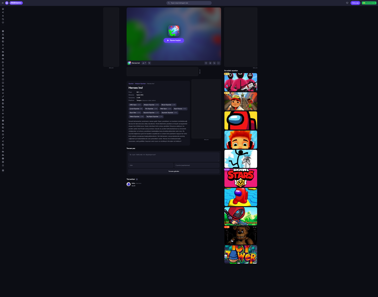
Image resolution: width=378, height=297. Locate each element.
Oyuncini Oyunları (151, 113)
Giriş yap (355, 3)
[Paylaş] (210, 63)
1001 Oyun (135, 105)
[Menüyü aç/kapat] (3, 3)
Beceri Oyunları (168, 105)
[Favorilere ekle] (206, 63)
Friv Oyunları (151, 109)
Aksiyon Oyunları (140, 84)
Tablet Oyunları (136, 116)
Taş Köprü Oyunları (154, 116)
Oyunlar (131, 84)
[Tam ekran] (218, 63)
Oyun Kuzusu (180, 109)
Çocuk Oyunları (136, 109)
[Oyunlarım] (347, 3)
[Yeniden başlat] (214, 63)
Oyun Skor (135, 113)
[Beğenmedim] (149, 63)
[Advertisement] (111, 37)
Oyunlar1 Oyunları (169, 113)
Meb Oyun (165, 109)
